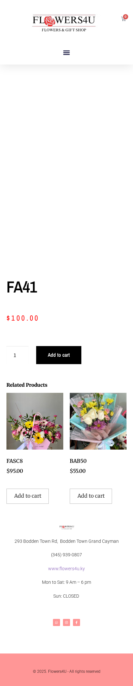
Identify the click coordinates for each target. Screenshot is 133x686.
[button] (66, 52)
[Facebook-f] (76, 622)
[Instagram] (66, 622)
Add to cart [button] (27, 495)
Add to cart (59, 354)
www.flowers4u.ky (66, 568)
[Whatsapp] (56, 622)
